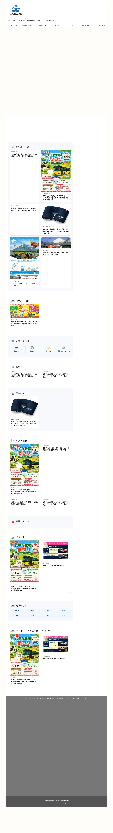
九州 (63, 615)
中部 (63, 610)
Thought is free (66, 803)
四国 (48, 615)
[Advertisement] (56, 44)
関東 (48, 610)
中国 (32, 615)
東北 (32, 610)
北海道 (17, 610)
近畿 (17, 615)
